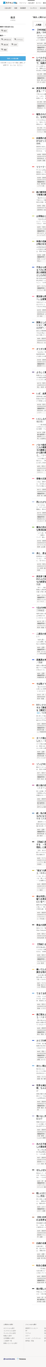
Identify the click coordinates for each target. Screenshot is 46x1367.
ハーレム (20, 39)
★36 (38, 1231)
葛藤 (5, 50)
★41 (38, 983)
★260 (39, 206)
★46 (38, 752)
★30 (38, 1276)
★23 (38, 724)
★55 (38, 466)
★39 (38, 1207)
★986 (39, 154)
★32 (38, 1077)
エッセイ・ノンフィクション (33, 1338)
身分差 (6, 45)
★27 (38, 1158)
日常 (15, 45)
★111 (39, 489)
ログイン (20, 65)
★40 (38, 1181)
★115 (39, 513)
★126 (39, 360)
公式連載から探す (9, 1338)
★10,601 (40, 43)
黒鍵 (40, 662)
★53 (38, 830)
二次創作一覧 (8, 1341)
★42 (38, 1051)
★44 (38, 1004)
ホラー (44, 1207)
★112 (39, 383)
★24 (38, 1130)
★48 (38, 955)
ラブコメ (28, 1333)
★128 (39, 404)
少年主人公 (7, 39)
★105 (39, 310)
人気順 (38, 24)
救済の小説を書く (12, 58)
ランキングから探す (10, 1333)
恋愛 (43, 255)
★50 (38, 913)
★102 (39, 541)
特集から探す (8, 1336)
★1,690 (39, 102)
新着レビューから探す (10, 1343)
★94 (38, 673)
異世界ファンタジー (31, 1328)
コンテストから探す (10, 1331)
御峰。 (39, 143)
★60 (38, 647)
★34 (38, 1254)
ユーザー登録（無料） (17, 63)
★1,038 (39, 128)
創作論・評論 (29, 1341)
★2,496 (39, 74)
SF (43, 621)
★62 (38, 799)
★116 (39, 432)
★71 (38, 286)
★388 (39, 178)
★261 (39, 227)
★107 (39, 695)
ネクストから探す (9, 1328)
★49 (38, 884)
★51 (38, 595)
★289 (39, 255)
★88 (38, 338)
